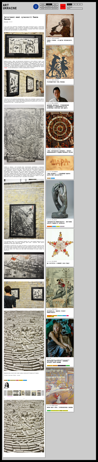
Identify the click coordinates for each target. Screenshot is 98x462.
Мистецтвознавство (55, 410)
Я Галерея (21, 380)
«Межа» (5, 67)
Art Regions (49, 226)
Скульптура (62, 226)
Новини (42, 4)
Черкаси (58, 226)
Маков (17, 380)
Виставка (25, 380)
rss (80, 4)
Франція (60, 410)
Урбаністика (54, 315)
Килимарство (49, 365)
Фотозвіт (6, 380)
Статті (49, 4)
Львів (67, 315)
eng (74, 4)
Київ (9, 380)
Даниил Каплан (55, 405)
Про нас (49, 8)
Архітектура (59, 315)
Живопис (68, 365)
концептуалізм (13, 380)
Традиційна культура (62, 365)
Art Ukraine (54, 219)
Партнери (55, 8)
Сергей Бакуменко (55, 38)
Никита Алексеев (55, 79)
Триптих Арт (55, 365)
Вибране (49, 6)
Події (55, 4)
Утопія (52, 316)
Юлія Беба (6, 21)
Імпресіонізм (65, 410)
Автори (42, 8)
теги (69, 6)
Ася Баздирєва (55, 171)
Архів (42, 6)
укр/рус (69, 4)
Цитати (55, 6)
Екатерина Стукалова (56, 148)
